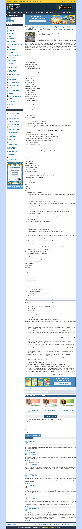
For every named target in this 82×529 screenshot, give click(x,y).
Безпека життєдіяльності (14, 67)
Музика (11, 63)
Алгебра (11, 28)
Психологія (12, 79)
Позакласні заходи (14, 132)
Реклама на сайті (38, 1)
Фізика (11, 93)
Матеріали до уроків (15, 126)
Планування (12, 139)
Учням (63, 12)
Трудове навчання (14, 85)
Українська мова (14, 90)
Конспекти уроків (43, 391)
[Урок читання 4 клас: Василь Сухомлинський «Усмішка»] (67, 402)
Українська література (15, 88)
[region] (63, 19)
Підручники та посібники (13, 148)
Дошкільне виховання (17, 12)
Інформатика (13, 49)
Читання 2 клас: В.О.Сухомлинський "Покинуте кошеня (33, 410)
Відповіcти (27, 450)
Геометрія (12, 36)
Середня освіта (39, 12)
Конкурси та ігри (14, 121)
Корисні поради (13, 159)
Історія (11, 52)
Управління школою (15, 142)
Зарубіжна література (15, 44)
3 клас (27, 391)
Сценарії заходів (14, 129)
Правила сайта (65, 524)
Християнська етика (15, 82)
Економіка (12, 41)
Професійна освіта (14, 144)
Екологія (11, 38)
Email (27, 432)
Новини (69, 12)
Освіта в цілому (13, 151)
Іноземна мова (13, 47)
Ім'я (26, 429)
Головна (10, 1)
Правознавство (13, 77)
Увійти (73, 524)
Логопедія (12, 57)
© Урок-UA (11, 524)
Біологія (11, 30)
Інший (10, 107)
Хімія (10, 98)
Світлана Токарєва (34, 508)
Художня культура (14, 101)
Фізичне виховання (15, 96)
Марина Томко (33, 496)
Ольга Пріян (32, 485)
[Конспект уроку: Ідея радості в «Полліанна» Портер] (50, 402)
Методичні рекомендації (13, 136)
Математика (12, 60)
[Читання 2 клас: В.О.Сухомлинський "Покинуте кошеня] (33, 402)
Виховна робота (14, 118)
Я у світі (11, 104)
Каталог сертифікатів (20, 1)
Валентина (32, 441)
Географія (12, 33)
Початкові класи (29, 12)
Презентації (12, 116)
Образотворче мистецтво (13, 71)
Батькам (57, 12)
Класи (8, 12)
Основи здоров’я (14, 74)
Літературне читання (34, 391)
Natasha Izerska (33, 474)
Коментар (28, 421)
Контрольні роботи (14, 124)
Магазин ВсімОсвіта (69, 1)
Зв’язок (30, 1)
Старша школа (49, 12)
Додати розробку (66, 7)
